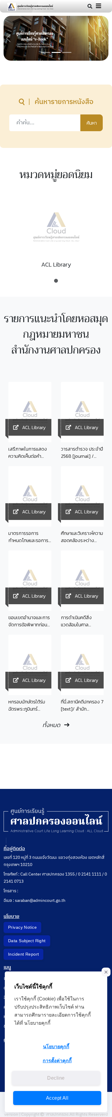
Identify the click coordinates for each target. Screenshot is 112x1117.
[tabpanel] (56, 235)
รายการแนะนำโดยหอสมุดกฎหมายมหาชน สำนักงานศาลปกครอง (56, 334)
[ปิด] (106, 972)
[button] (8, 38)
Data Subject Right (27, 940)
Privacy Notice (22, 927)
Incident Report (23, 954)
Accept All (57, 1098)
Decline (56, 1078)
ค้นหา (92, 122)
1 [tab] (56, 278)
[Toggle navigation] (98, 6)
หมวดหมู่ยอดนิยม (56, 175)
